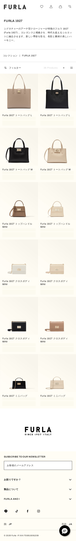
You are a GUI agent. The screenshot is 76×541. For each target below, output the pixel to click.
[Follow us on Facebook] (27, 511)
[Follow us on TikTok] (16, 511)
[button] (64, 530)
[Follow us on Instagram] (38, 511)
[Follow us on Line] (5, 511)
